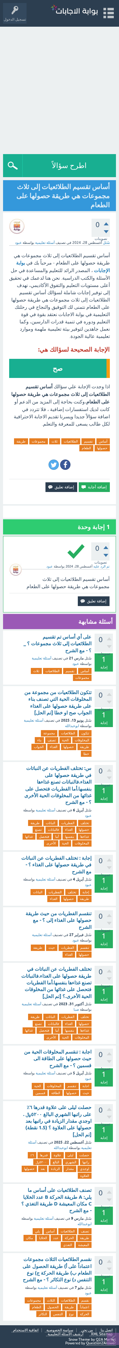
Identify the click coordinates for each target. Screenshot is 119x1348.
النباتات (50, 823)
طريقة (21, 441)
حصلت (84, 1155)
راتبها (85, 1162)
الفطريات (67, 823)
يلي (37, 1231)
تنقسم (84, 947)
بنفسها (69, 836)
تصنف (52, 740)
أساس (103, 441)
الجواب (39, 747)
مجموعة (49, 733)
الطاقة (55, 1093)
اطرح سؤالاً (69, 165)
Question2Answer (101, 1343)
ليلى (70, 1155)
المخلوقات (82, 740)
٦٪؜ (32, 1155)
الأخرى (51, 843)
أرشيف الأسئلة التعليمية (65, 1334)
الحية (65, 740)
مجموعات (38, 441)
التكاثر (43, 1314)
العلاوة (84, 1176)
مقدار (70, 1169)
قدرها (44, 1155)
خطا (86, 754)
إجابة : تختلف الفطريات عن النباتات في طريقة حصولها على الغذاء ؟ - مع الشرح (56, 865)
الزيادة (55, 1169)
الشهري (70, 1162)
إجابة (85, 892)
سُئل (106, 243)
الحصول (53, 1307)
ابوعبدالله (72, 726)
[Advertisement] (59, 89)
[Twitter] (54, 465)
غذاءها (84, 836)
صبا (76, 1009)
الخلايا (43, 1238)
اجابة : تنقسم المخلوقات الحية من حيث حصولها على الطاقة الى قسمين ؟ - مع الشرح (58, 1058)
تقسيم (88, 441)
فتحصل (44, 836)
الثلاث (51, 1300)
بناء (39, 740)
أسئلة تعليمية (45, 243)
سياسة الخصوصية (59, 1330)
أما (57, 836)
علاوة (57, 1155)
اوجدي (84, 1169)
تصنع (38, 829)
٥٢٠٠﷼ (41, 1162)
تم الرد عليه (101, 566)
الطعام (86, 448)
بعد (43, 1169)
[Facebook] (65, 465)
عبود (75, 664)
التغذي (67, 1245)
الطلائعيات (71, 441)
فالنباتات (53, 829)
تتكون (85, 733)
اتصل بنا (107, 1330)
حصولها (102, 448)
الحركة (69, 1238)
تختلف (85, 823)
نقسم (85, 1300)
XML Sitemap (102, 1334)
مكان (29, 1238)
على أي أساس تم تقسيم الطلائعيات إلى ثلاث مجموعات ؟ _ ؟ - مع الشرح (57, 643)
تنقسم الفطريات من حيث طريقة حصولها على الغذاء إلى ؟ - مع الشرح (59, 920)
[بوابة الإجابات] (74, 10)
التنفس (58, 1314)
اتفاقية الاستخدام (25, 1330)
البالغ (56, 1162)
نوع (71, 1314)
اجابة (85, 1086)
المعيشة (83, 1245)
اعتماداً (84, 1307)
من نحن (87, 1330)
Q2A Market (106, 1339)
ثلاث (55, 441)
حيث (52, 947)
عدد (56, 1238)
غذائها (29, 836)
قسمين (40, 1093)
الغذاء (53, 747)
